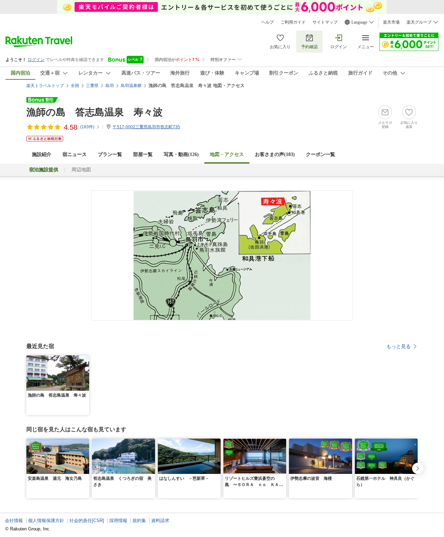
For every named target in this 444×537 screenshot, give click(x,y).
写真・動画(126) (181, 154)
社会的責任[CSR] (86, 520)
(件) (87, 127)
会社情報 (14, 520)
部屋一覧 (143, 154)
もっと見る (398, 346)
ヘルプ (267, 22)
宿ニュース (74, 154)
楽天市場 (391, 22)
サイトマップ (325, 22)
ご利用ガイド (293, 22)
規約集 (139, 520)
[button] (85, 359)
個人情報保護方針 (46, 520)
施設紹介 (41, 154)
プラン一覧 (110, 154)
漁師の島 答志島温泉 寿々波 (94, 112)
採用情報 (118, 520)
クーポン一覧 (320, 154)
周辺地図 (81, 169)
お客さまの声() (275, 154)
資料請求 (160, 520)
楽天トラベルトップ (45, 85)
